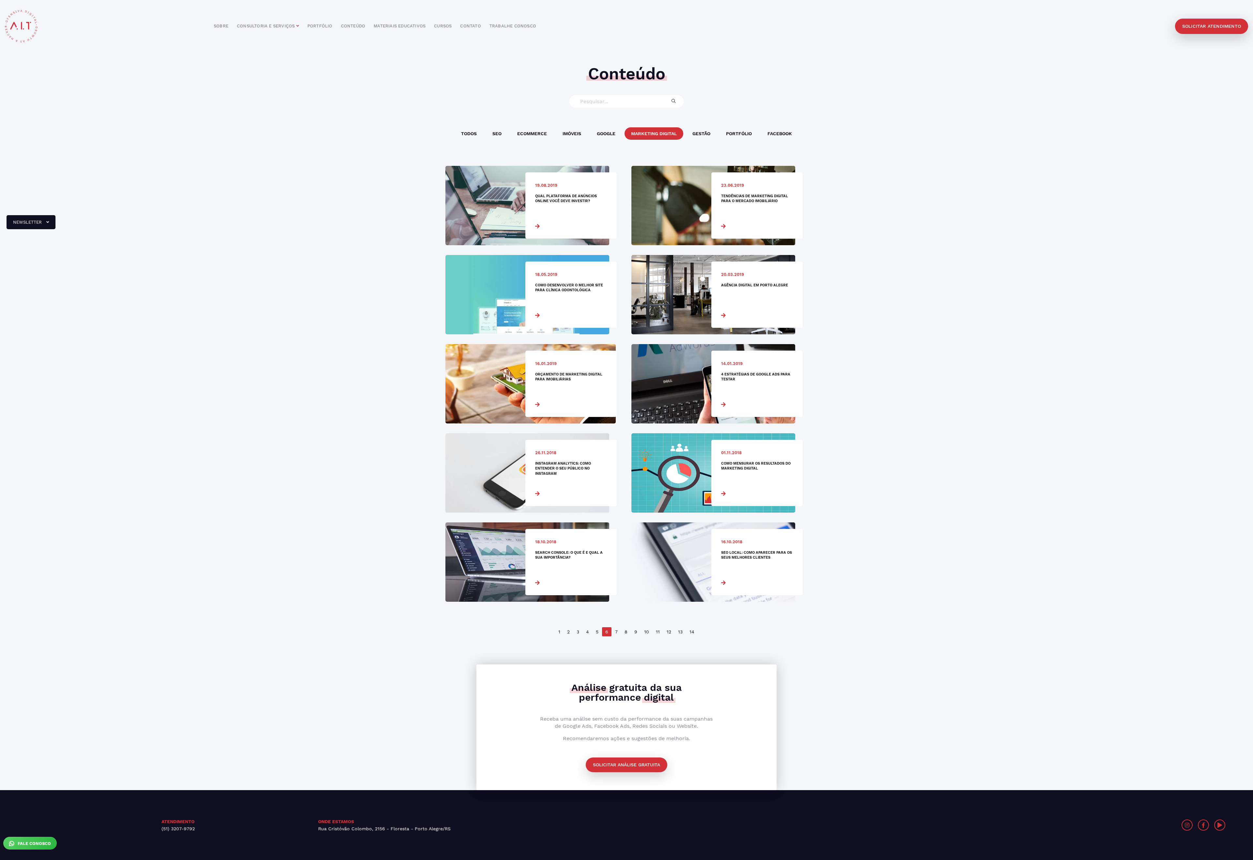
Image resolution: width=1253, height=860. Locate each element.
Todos (469, 133)
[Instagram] (1187, 825)
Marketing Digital (654, 133)
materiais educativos (399, 26)
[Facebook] (1203, 825)
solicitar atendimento (1211, 26)
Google (606, 133)
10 (646, 631)
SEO (497, 133)
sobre (221, 26)
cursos (443, 26)
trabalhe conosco (512, 26)
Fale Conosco (33, 843)
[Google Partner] (951, 825)
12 (669, 631)
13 (680, 631)
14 (691, 631)
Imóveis (572, 133)
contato (470, 26)
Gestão (701, 133)
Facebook (779, 133)
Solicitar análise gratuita (626, 764)
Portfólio (739, 133)
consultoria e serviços (266, 26)
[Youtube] (1219, 825)
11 (658, 631)
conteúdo (353, 26)
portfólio (320, 26)
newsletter (25, 225)
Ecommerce (532, 133)
